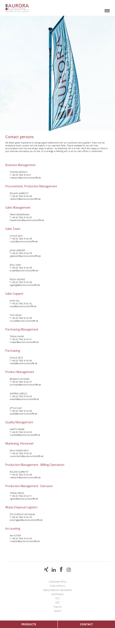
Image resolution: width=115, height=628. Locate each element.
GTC (57, 598)
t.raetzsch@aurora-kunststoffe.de (25, 177)
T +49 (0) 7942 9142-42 (21, 453)
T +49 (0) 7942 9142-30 (21, 217)
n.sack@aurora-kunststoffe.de (24, 241)
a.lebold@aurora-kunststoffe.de (24, 399)
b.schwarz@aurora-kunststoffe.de (25, 384)
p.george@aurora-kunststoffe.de (25, 285)
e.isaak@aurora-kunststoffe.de (24, 270)
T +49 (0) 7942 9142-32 (21, 303)
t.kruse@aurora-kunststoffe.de (24, 320)
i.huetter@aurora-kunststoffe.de (25, 541)
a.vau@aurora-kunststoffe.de (23, 306)
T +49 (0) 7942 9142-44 (21, 360)
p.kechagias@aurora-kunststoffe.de (26, 520)
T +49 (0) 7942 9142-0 (20, 174)
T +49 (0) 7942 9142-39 (21, 282)
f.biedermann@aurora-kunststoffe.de (27, 220)
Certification (57, 594)
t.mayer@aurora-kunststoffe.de (24, 342)
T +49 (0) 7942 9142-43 (21, 396)
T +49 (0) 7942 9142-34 (21, 538)
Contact (86, 624)
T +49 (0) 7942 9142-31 (21, 495)
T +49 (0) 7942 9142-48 (21, 238)
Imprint (57, 606)
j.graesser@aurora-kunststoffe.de (25, 256)
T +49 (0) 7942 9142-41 (21, 339)
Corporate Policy (57, 581)
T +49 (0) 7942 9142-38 (21, 267)
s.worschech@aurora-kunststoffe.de (26, 456)
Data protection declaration (57, 590)
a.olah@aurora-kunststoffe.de (23, 413)
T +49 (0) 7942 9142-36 (21, 318)
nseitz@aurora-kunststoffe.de (23, 363)
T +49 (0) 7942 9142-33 (21, 253)
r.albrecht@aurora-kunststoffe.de (25, 199)
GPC (57, 602)
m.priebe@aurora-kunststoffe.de (25, 434)
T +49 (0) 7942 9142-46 (21, 410)
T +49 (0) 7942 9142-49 (21, 196)
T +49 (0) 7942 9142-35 (21, 517)
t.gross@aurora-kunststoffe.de (24, 498)
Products (28, 624)
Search (57, 611)
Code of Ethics (57, 585)
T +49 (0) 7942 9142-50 (21, 432)
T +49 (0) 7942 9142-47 (21, 381)
